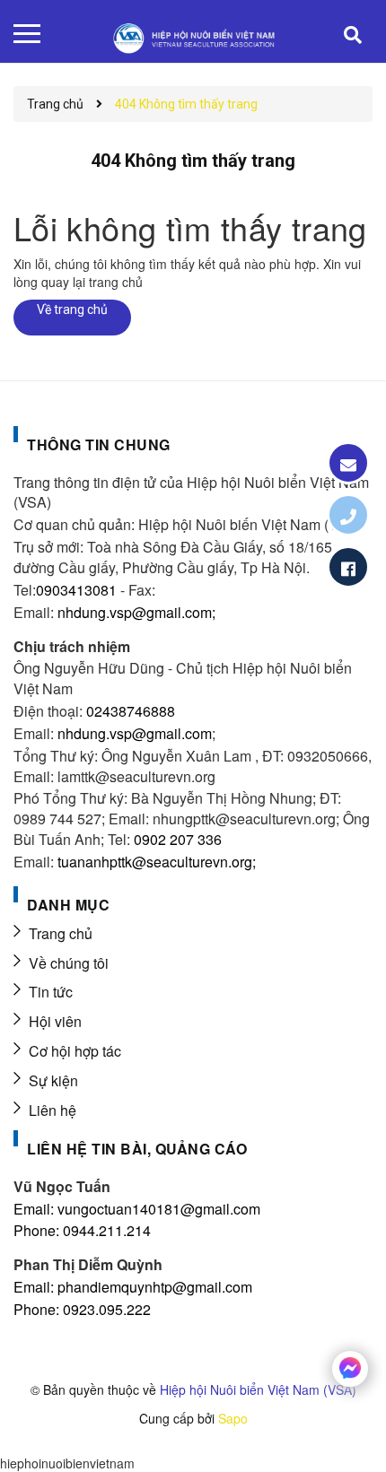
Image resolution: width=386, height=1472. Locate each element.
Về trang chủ (72, 309)
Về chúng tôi (69, 963)
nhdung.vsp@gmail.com (134, 733)
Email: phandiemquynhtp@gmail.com (132, 1286)
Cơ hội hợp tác (75, 1051)
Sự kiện (53, 1080)
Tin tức (51, 991)
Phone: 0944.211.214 (82, 1230)
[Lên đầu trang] (321, 1431)
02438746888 (130, 711)
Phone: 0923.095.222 (82, 1309)
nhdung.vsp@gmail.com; (136, 612)
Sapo (233, 1418)
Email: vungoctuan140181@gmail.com (136, 1208)
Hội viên (55, 1021)
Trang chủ (60, 933)
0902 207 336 (178, 839)
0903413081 (76, 589)
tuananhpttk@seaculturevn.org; (156, 861)
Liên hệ (52, 1110)
